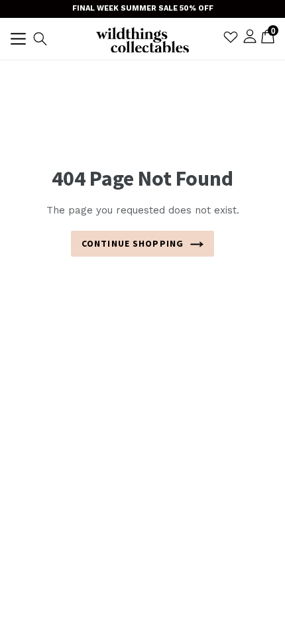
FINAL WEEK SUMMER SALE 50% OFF (142, 8)
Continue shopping (133, 243)
